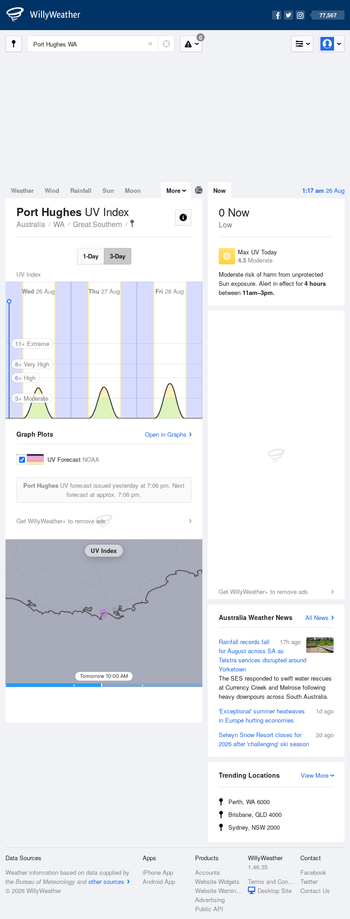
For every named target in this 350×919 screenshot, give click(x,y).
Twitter (309, 881)
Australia (30, 224)
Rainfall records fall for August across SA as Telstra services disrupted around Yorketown (275, 669)
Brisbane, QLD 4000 (255, 814)
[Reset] (150, 43)
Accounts (207, 872)
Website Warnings (218, 890)
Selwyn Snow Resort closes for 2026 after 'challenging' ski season (276, 739)
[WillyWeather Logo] (48, 15)
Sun (108, 190)
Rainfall (81, 190)
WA (59, 224)
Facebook (313, 872)
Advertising (210, 899)
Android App (159, 881)
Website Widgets (217, 881)
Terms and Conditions (271, 881)
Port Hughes (132, 223)
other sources (106, 881)
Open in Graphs (165, 434)
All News (317, 617)
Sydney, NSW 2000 (254, 827)
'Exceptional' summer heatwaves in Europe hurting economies (276, 715)
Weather (22, 190)
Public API (209, 908)
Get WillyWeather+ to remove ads (263, 591)
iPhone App (158, 872)
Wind (52, 190)
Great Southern (97, 224)
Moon (133, 190)
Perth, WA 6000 (249, 801)
